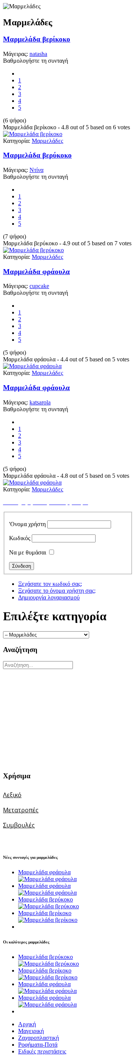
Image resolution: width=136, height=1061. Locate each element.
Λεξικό (12, 795)
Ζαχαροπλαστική (38, 1038)
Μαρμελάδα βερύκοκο (37, 155)
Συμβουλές (19, 825)
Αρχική (27, 1024)
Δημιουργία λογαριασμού (49, 597)
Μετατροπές (21, 810)
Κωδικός (19, 538)
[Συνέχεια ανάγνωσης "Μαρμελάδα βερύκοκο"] (48, 906)
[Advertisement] (50, 716)
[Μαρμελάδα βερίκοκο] (32, 134)
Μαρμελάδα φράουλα (36, 272)
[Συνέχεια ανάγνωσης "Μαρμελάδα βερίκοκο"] (47, 920)
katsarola (40, 402)
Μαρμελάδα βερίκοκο (36, 39)
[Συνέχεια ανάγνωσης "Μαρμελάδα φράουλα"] (47, 879)
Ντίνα (36, 170)
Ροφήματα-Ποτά (37, 1044)
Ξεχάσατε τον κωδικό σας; (50, 584)
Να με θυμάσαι (27, 552)
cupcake (39, 286)
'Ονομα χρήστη (27, 524)
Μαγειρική (31, 1031)
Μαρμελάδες (47, 141)
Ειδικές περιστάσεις (42, 1051)
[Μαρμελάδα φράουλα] (32, 366)
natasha (38, 54)
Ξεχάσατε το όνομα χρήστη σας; (57, 590)
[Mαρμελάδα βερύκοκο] (33, 250)
